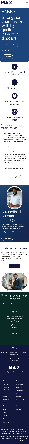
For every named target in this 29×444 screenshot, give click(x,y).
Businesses (6, 393)
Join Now (6, 399)
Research (6, 422)
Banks (5, 396)
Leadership (19, 391)
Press (5, 419)
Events (5, 416)
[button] (27, 2)
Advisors (6, 384)
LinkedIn (18, 409)
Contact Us (7, 57)
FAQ (4, 412)
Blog (4, 409)
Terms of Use (20, 399)
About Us (19, 387)
